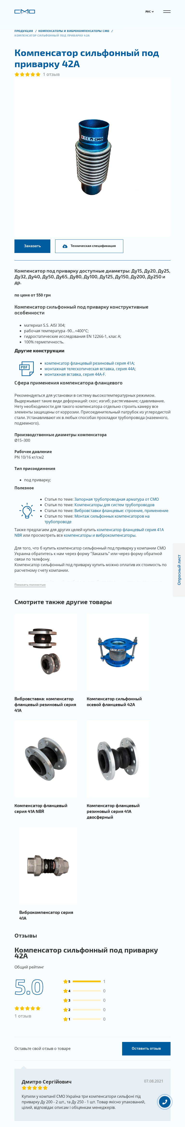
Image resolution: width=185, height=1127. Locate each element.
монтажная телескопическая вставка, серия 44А (90, 368)
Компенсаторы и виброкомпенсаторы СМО (74, 30)
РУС (148, 11)
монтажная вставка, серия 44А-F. (75, 374)
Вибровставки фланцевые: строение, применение (121, 510)
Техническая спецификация (93, 246)
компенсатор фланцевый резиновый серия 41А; (90, 363)
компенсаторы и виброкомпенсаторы (99, 535)
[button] (30, 585)
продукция (24, 30)
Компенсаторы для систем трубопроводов (114, 504)
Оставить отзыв (146, 1048)
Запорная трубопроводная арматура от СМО (116, 499)
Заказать (32, 245)
